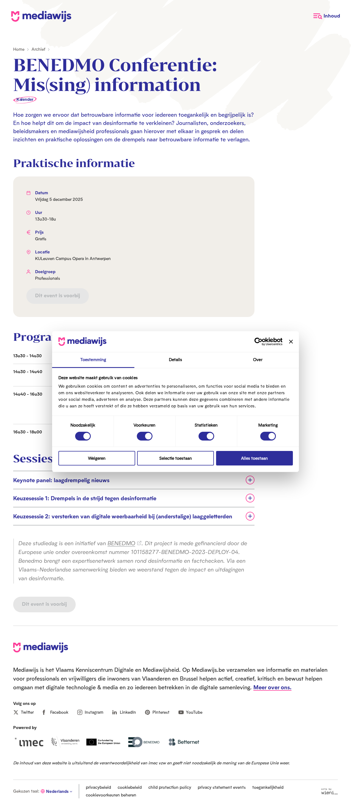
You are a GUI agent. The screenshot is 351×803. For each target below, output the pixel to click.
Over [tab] (257, 359)
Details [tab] (175, 359)
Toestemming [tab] (93, 359)
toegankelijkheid (268, 787)
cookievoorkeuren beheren (111, 795)
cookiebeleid (130, 787)
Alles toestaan (254, 458)
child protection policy (169, 787)
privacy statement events (222, 787)
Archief (38, 49)
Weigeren (97, 458)
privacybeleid (98, 787)
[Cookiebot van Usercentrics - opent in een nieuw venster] (258, 342)
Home (18, 49)
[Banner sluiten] (291, 342)
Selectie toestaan (175, 458)
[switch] (144, 436)
